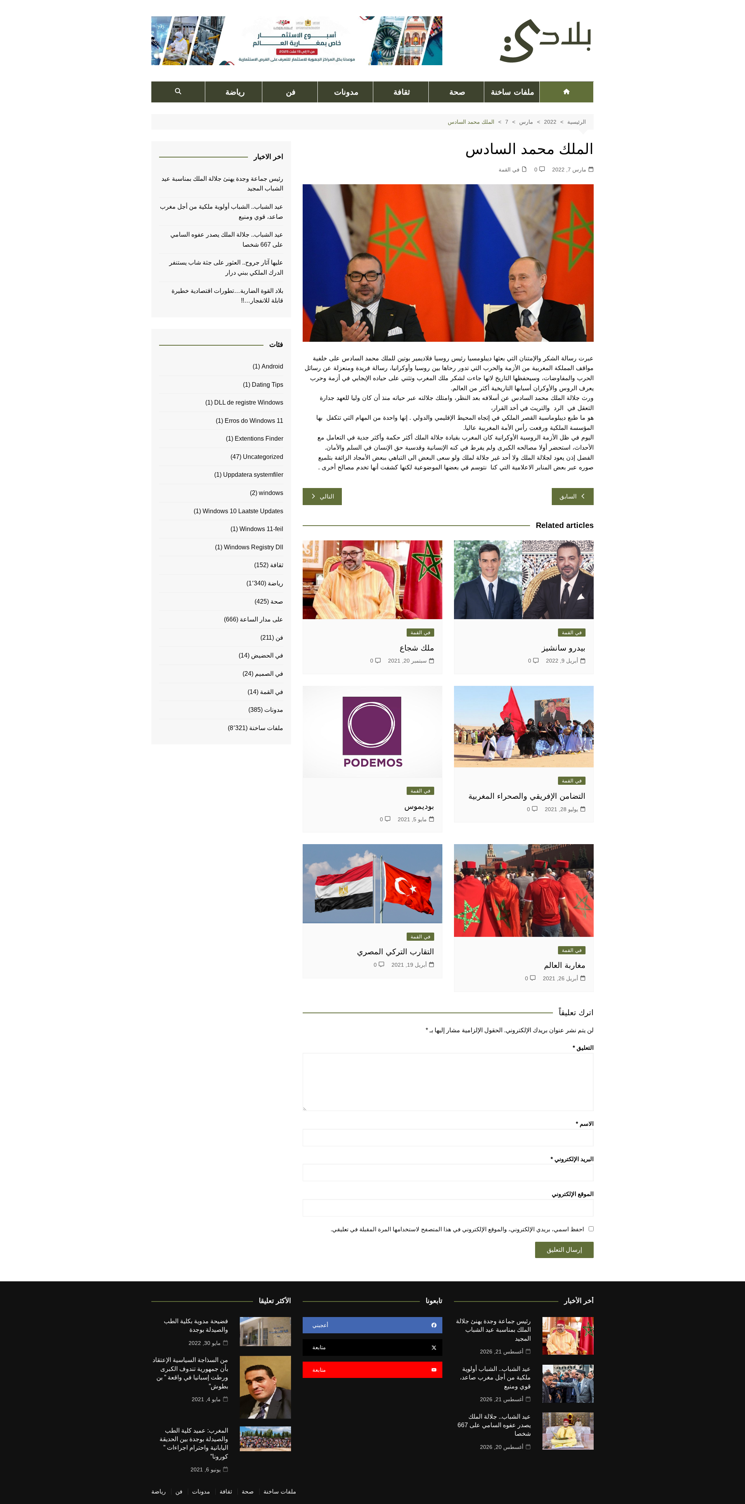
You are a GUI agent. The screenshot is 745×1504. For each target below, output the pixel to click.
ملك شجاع (417, 648)
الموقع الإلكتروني (573, 1194)
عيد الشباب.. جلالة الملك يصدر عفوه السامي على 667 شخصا (226, 239)
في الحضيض (267, 655)
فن (291, 92)
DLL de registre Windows (248, 402)
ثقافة (401, 92)
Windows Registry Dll (253, 547)
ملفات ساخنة (512, 92)
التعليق (583, 1047)
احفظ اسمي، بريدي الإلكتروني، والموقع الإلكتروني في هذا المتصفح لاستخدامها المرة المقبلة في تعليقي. (457, 1229)
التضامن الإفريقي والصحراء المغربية (527, 796)
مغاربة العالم (565, 965)
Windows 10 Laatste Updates (243, 511)
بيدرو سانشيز (564, 648)
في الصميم (269, 673)
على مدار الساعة (261, 619)
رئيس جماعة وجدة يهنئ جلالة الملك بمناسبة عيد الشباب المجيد (222, 183)
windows (271, 493)
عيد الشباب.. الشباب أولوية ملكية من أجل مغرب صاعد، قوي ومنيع (221, 211)
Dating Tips (267, 384)
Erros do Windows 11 (254, 420)
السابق (568, 496)
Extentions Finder (259, 438)
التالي (327, 496)
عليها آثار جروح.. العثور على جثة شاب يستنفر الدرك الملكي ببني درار (226, 267)
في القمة (509, 169)
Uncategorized (263, 456)
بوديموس (419, 806)
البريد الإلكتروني (572, 1159)
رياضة (235, 92)
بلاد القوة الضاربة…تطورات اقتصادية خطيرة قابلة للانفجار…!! (227, 295)
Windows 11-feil (261, 529)
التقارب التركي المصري (395, 951)
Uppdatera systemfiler (253, 474)
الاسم (585, 1123)
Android (272, 366)
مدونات (346, 92)
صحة (457, 92)
